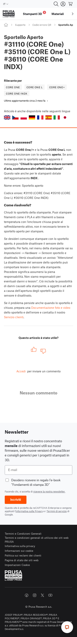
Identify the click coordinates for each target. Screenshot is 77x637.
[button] (7, 117)
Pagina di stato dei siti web (21, 560)
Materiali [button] (58, 14)
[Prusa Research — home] (8, 14)
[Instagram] (34, 595)
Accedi (21, 371)
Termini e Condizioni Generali (23, 533)
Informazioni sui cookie (19, 550)
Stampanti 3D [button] (34, 13)
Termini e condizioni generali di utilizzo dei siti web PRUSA (37, 539)
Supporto (20, 24)
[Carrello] (71, 4)
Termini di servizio (57, 511)
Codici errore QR (41, 24)
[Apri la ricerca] (56, 4)
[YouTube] (50, 595)
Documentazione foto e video (50, 307)
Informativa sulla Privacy (29, 511)
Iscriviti (15, 499)
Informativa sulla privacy (20, 546)
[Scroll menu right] (72, 14)
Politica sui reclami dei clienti (23, 555)
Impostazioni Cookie (17, 565)
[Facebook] (26, 595)
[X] (42, 595)
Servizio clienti (13, 317)
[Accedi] (63, 4)
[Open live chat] (67, 627)
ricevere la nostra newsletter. (49, 491)
